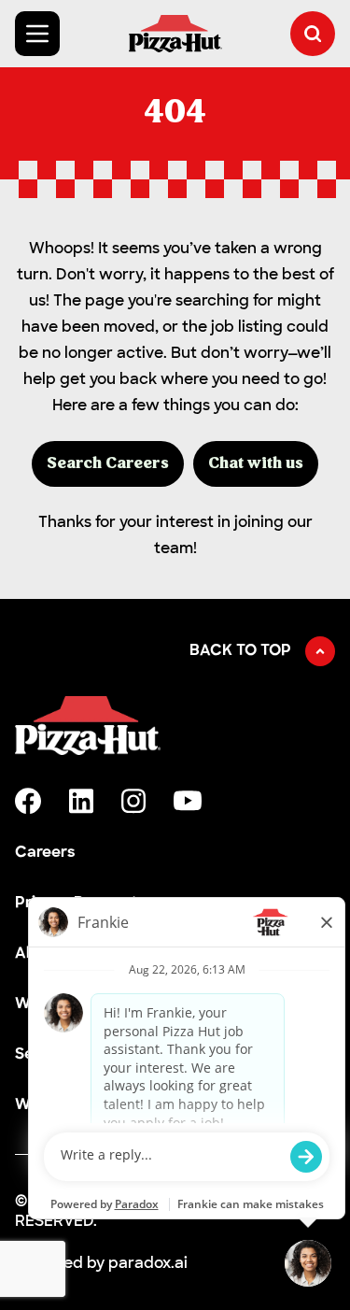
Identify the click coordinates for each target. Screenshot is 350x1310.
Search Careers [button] (108, 464)
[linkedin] (81, 801)
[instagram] (133, 801)
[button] (312, 33)
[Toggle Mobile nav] (37, 33)
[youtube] (188, 800)
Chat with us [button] (255, 464)
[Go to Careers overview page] (175, 33)
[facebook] (28, 801)
